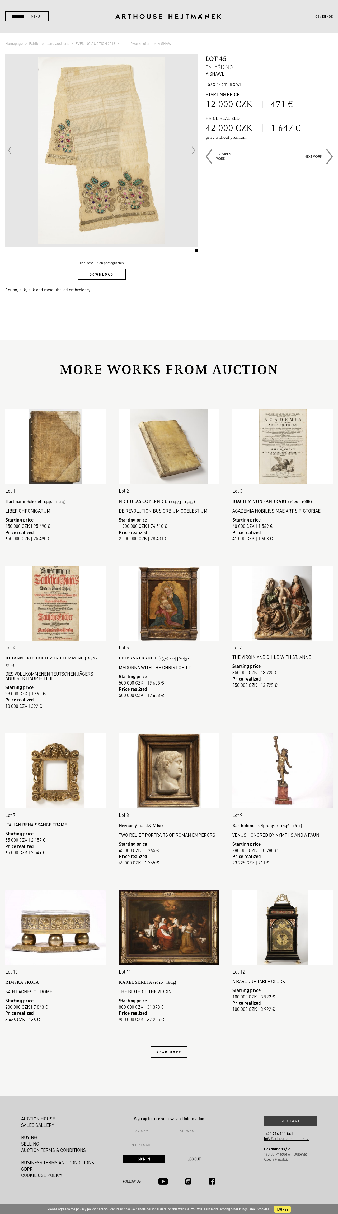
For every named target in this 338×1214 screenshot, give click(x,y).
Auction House (38, 1118)
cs (317, 16)
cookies (263, 1209)
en (324, 16)
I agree (282, 1209)
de (331, 16)
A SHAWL (165, 43)
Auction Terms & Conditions (53, 1150)
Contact (290, 1120)
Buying (29, 1137)
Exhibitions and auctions (49, 43)
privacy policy (85, 1209)
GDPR (27, 1169)
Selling (30, 1144)
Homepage (14, 43)
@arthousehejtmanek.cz (286, 1138)
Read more (168, 1052)
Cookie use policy (41, 1175)
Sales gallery (37, 1125)
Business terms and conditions (57, 1162)
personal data (156, 1209)
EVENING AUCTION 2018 (96, 43)
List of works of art (136, 43)
